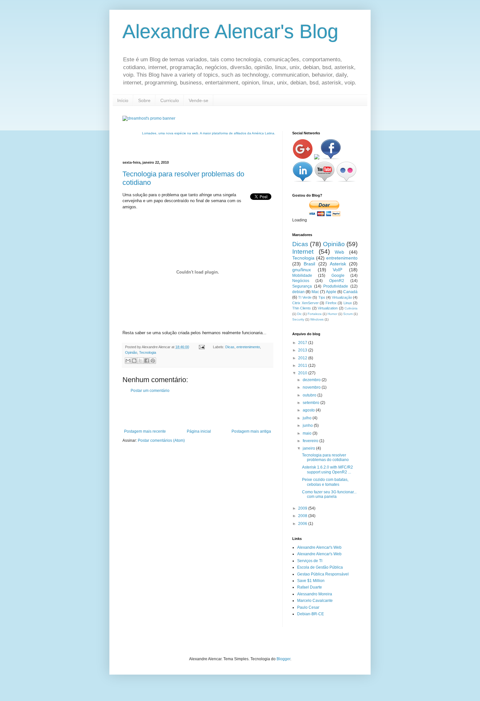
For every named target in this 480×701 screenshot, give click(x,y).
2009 (303, 508)
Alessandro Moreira (314, 594)
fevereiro (311, 441)
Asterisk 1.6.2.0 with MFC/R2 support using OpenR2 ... (327, 469)
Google (337, 275)
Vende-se (198, 100)
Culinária (351, 308)
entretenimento (248, 347)
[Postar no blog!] (134, 360)
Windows (317, 319)
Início (122, 100)
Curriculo (169, 100)
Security (298, 319)
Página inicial (199, 431)
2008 (303, 516)
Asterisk (338, 263)
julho (307, 418)
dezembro (312, 380)
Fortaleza (315, 314)
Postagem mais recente (145, 431)
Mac (315, 292)
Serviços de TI (309, 561)
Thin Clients (301, 308)
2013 (303, 350)
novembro (312, 387)
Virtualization (328, 308)
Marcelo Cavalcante (315, 600)
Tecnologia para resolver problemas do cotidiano (325, 457)
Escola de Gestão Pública (320, 567)
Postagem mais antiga (251, 431)
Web (339, 252)
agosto (309, 410)
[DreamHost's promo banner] (148, 118)
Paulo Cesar (308, 607)
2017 (303, 342)
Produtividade (335, 286)
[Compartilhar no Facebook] (146, 360)
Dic (299, 314)
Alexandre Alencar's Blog (230, 31)
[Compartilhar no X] (140, 360)
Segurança (302, 286)
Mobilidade (302, 275)
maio (307, 433)
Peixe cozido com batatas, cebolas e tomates (325, 481)
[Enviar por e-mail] (128, 360)
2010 (303, 373)
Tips (321, 297)
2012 (303, 358)
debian (298, 292)
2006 (303, 523)
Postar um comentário (150, 390)
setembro (311, 402)
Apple (331, 292)
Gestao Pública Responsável (323, 574)
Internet (302, 251)
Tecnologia (147, 352)
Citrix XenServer (305, 303)
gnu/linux (301, 269)
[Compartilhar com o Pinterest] (153, 360)
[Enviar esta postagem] (201, 347)
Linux (348, 303)
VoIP (337, 269)
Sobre (144, 100)
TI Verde (305, 297)
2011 (303, 365)
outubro (310, 395)
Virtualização (342, 297)
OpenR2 (336, 280)
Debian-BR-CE (310, 614)
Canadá (350, 292)
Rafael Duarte (309, 587)
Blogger (283, 659)
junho (308, 425)
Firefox (331, 303)
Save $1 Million (311, 580)
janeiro (309, 448)
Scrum (348, 314)
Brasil (309, 263)
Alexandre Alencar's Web (319, 547)
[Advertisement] (198, 411)
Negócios (300, 280)
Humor (332, 314)
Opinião (131, 352)
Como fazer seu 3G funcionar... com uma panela (329, 494)
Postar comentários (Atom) (161, 440)
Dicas (229, 347)
